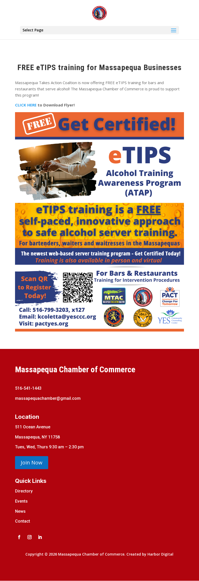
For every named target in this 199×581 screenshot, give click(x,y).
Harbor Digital (160, 554)
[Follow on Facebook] (19, 537)
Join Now (31, 462)
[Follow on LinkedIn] (40, 537)
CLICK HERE (26, 104)
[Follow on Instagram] (29, 537)
